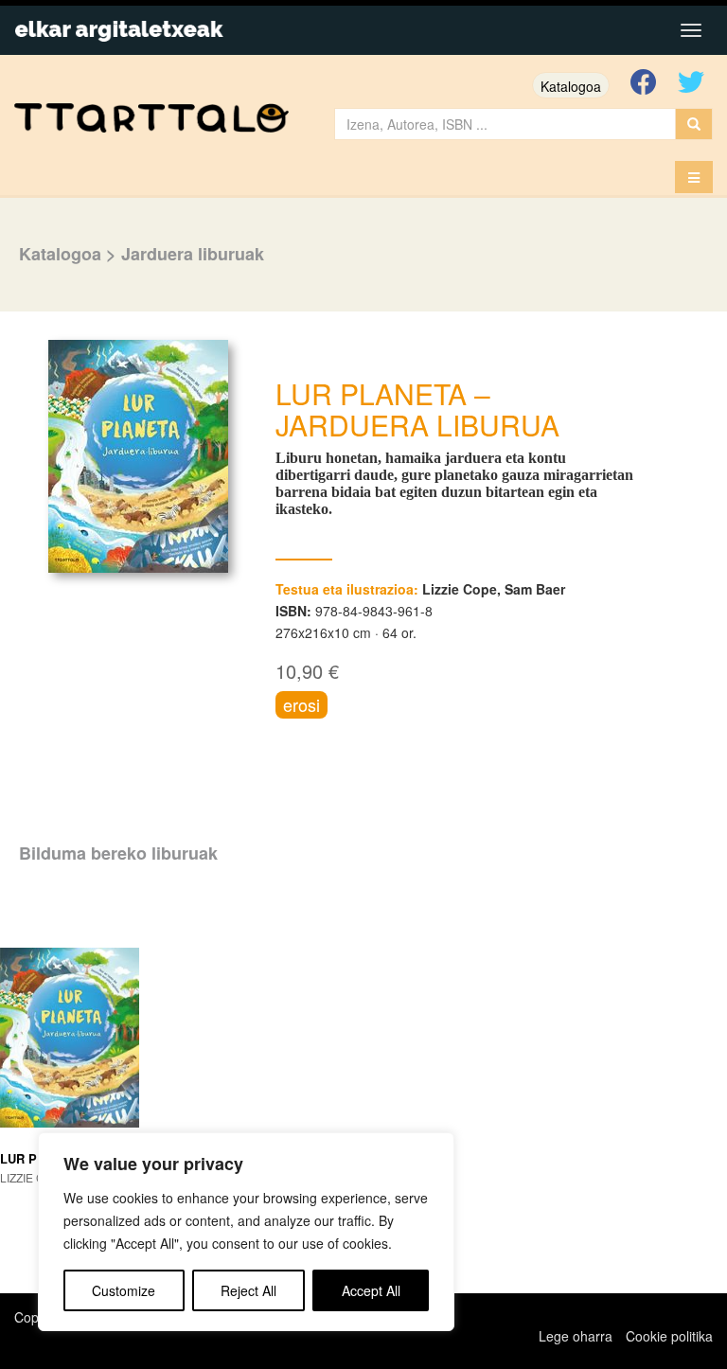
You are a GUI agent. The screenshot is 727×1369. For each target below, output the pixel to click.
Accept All (371, 1290)
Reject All (248, 1290)
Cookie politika (669, 1335)
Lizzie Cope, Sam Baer (493, 588)
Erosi (301, 704)
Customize (123, 1290)
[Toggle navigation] (691, 30)
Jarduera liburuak (192, 253)
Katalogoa (571, 86)
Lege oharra (575, 1335)
